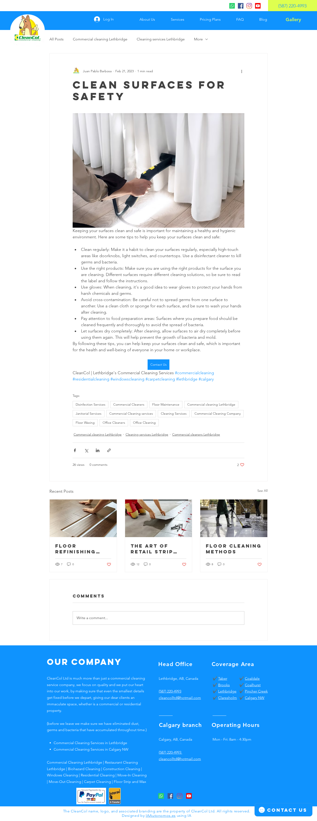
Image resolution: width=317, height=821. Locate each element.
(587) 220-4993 (170, 691)
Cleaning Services (174, 413)
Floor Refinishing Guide (75, 549)
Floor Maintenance (165, 404)
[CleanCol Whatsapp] (232, 6)
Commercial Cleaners (128, 404)
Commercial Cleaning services (131, 413)
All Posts (56, 39)
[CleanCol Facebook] (240, 6)
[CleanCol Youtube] (258, 6)
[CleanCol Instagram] (249, 6)
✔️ (215, 678)
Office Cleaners (114, 422)
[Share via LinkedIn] (97, 450)
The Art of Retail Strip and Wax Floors (152, 549)
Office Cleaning (144, 422)
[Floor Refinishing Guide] (83, 518)
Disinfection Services (90, 404)
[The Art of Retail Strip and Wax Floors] (158, 518)
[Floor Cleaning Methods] (233, 518)
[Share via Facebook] (75, 450)
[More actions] (241, 71)
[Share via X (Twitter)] (86, 450)
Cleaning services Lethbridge (161, 39)
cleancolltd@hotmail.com (180, 759)
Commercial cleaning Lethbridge (100, 39)
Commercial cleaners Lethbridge (196, 434)
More (198, 39)
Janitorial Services (88, 413)
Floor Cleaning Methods (234, 549)
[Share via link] (109, 450)
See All (262, 491)
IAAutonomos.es (161, 815)
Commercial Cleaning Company (217, 413)
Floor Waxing (85, 422)
